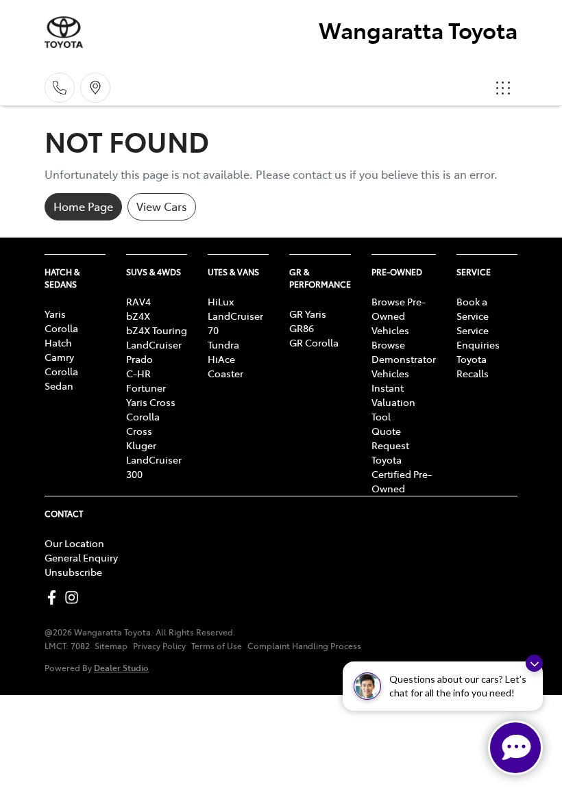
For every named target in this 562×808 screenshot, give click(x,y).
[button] (503, 87)
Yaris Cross (150, 402)
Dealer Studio (121, 667)
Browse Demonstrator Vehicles (403, 359)
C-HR (138, 373)
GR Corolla (314, 342)
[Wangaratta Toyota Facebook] (54, 597)
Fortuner (146, 387)
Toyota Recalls (472, 366)
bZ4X (138, 316)
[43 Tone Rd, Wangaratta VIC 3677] (95, 87)
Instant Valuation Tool (393, 402)
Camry (59, 357)
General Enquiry (81, 557)
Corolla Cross (143, 423)
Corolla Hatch (61, 335)
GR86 (301, 328)
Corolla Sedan (61, 378)
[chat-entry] (515, 747)
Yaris (55, 313)
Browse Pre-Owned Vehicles (398, 315)
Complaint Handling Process (304, 645)
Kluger (141, 445)
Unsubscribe (73, 572)
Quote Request (390, 438)
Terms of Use (216, 645)
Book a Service (472, 308)
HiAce (221, 359)
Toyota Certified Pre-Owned (401, 474)
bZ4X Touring (156, 330)
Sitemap (111, 645)
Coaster (225, 373)
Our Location (74, 543)
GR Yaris (307, 313)
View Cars (161, 206)
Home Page (83, 206)
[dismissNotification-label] (534, 663)
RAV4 (138, 301)
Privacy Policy (159, 645)
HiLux (221, 301)
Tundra (223, 344)
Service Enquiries (478, 337)
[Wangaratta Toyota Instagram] (74, 597)
